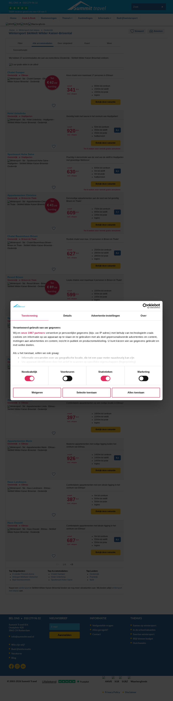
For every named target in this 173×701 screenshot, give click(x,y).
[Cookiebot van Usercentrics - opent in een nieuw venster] (145, 305)
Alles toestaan (136, 392)
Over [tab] (143, 315)
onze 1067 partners (33, 332)
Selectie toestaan (87, 392)
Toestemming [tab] (29, 315)
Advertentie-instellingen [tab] (105, 315)
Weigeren (37, 392)
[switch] (67, 378)
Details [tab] (67, 315)
